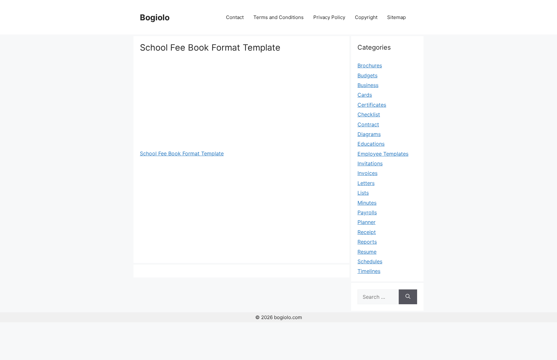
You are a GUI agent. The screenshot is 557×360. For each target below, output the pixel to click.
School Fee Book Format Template (182, 153)
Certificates (371, 105)
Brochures (369, 65)
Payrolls (367, 212)
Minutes (366, 202)
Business (367, 85)
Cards (364, 95)
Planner (366, 222)
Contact (235, 17)
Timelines (368, 271)
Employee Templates (382, 154)
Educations (371, 144)
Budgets (367, 75)
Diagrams (369, 134)
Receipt (366, 232)
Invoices (367, 173)
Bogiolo (155, 17)
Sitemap (396, 17)
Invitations (370, 163)
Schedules (369, 261)
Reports (367, 241)
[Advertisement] (241, 101)
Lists (363, 193)
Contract (368, 124)
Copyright (366, 17)
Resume (366, 251)
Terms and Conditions (278, 17)
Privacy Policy (329, 17)
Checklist (368, 114)
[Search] (408, 296)
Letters (366, 183)
